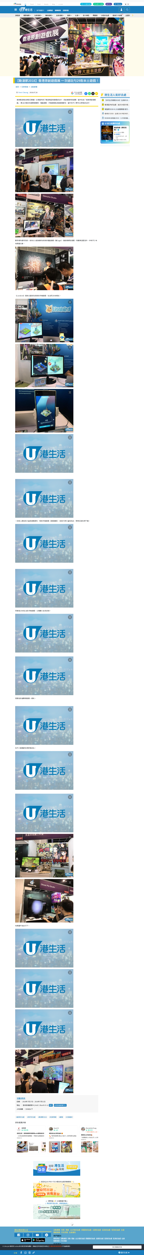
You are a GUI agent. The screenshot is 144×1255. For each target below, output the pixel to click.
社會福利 (72, 1232)
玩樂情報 (24, 87)
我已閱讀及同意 (117, 1247)
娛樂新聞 (58, 10)
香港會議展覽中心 (60, 1105)
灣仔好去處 (31, 1117)
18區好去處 (105, 15)
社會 (122, 1230)
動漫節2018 (43, 1117)
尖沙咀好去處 (75, 1230)
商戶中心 (108, 4)
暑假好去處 (20, 1117)
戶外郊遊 (64, 1232)
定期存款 (66, 10)
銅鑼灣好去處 (86, 1230)
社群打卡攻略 (99, 4)
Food (38, 4)
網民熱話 (56, 1238)
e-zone (61, 4)
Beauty (46, 4)
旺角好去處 (116, 1230)
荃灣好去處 (106, 1230)
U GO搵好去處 (87, 4)
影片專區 (86, 15)
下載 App (118, 4)
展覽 (61, 1117)
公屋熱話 (50, 10)
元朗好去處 (97, 1230)
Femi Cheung (23, 92)
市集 (63, 1230)
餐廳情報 (56, 1232)
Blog (53, 4)
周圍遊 (95, 15)
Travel (32, 4)
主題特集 (128, 15)
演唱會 (17, 15)
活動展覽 (34, 87)
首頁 (17, 87)
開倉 (67, 1230)
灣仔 (50, 1105)
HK (25, 4)
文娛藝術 (69, 1117)
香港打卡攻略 (117, 15)
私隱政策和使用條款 (55, 1246)
